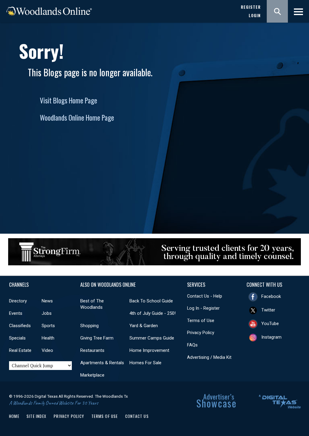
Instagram (271, 337)
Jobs (47, 313)
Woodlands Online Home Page (77, 117)
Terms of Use (200, 320)
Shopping (89, 325)
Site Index (36, 416)
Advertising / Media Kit (209, 357)
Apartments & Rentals (102, 362)
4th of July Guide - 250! (152, 313)
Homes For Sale (145, 362)
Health (48, 338)
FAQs (192, 345)
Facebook (271, 296)
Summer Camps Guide (151, 338)
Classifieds (20, 325)
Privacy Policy (200, 332)
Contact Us (137, 416)
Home (14, 416)
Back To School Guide (151, 301)
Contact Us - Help (204, 296)
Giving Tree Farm (96, 338)
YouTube (270, 323)
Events (15, 313)
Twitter (268, 310)
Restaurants (92, 350)
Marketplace (92, 375)
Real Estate (20, 350)
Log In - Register (203, 308)
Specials (17, 338)
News (47, 301)
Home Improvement (149, 350)
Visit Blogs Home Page (68, 100)
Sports (48, 325)
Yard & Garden (143, 325)
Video (47, 350)
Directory (18, 301)
